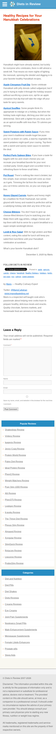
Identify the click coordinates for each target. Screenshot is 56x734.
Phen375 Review (13, 500)
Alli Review (10, 493)
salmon (18, 277)
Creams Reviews (13, 604)
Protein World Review (15, 455)
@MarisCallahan (19, 290)
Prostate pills (11, 649)
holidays (43, 273)
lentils (49, 273)
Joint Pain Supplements (16, 617)
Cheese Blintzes (11, 212)
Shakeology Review (14, 430)
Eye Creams (11, 610)
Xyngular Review (13, 538)
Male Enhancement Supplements (21, 630)
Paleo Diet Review (14, 461)
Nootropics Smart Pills (15, 623)
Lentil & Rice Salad (13, 232)
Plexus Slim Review (14, 525)
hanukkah (20, 273)
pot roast (6, 277)
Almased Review (13, 531)
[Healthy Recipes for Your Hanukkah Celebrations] (28, 42)
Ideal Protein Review (15, 468)
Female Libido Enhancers (17, 642)
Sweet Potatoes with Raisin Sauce (20, 132)
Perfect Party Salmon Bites (17, 155)
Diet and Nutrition (13, 579)
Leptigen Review (13, 506)
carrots (6, 273)
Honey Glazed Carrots (14, 195)
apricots (46, 270)
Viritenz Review (12, 436)
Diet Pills (9, 585)
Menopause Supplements (17, 636)
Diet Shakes (11, 591)
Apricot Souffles (11, 108)
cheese (13, 273)
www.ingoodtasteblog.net (16, 293)
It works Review (12, 512)
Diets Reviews (12, 598)
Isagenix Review (13, 442)
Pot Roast (8, 175)
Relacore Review (13, 550)
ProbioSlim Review (14, 563)
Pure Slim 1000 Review (16, 487)
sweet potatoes (28, 277)
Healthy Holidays (32, 273)
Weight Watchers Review (17, 480)
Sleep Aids (10, 655)
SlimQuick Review (14, 544)
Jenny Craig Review (14, 449)
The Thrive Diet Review (16, 519)
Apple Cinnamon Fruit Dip (16, 85)
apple (40, 270)
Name (5, 378)
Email (5, 387)
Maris (9, 284)
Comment (7, 345)
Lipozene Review (13, 557)
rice (12, 277)
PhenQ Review (12, 474)
